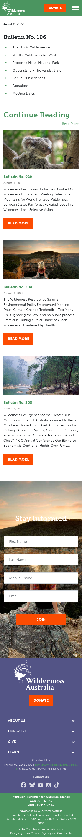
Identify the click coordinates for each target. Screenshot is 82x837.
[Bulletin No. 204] (41, 259)
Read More (70, 124)
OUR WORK (17, 731)
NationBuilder (58, 829)
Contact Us (41, 760)
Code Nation (33, 829)
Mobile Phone (20, 578)
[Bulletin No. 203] (41, 375)
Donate (55, 8)
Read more (18, 223)
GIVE (12, 742)
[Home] (13, 8)
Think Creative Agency (37, 833)
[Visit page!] (24, 785)
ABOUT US (16, 721)
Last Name (17, 560)
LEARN (13, 752)
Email (13, 596)
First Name (18, 541)
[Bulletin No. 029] (41, 149)
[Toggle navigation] (76, 8)
